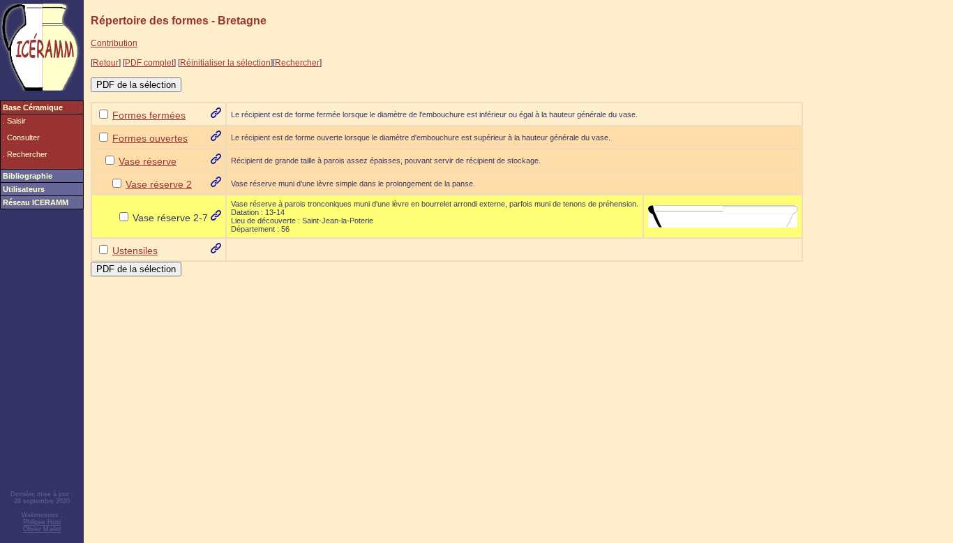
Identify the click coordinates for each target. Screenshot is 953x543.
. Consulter (21, 137)
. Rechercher (25, 154)
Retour (106, 63)
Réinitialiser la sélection (225, 63)
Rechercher (297, 63)
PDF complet (149, 63)
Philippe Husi (42, 522)
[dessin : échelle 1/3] (722, 215)
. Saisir (14, 121)
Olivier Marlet (42, 529)
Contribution (114, 43)
